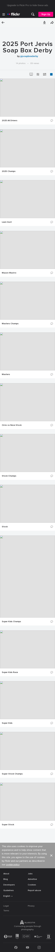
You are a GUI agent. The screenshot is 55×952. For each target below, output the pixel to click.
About (6, 873)
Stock (5, 526)
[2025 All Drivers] (27, 98)
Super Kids (7, 723)
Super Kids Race (10, 672)
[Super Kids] (27, 700)
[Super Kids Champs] (27, 577)
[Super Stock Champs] (27, 751)
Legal (6, 906)
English (6, 896)
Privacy (31, 906)
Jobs (30, 873)
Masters (6, 374)
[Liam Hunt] (27, 199)
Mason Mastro (9, 273)
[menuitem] (33, 14)
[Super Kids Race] (27, 649)
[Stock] (27, 504)
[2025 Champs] (27, 148)
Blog (5, 879)
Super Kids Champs (11, 621)
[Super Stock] (27, 802)
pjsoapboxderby (29, 56)
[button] (44, 22)
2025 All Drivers (9, 120)
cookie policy (12, 864)
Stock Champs (9, 476)
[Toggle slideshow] (31, 74)
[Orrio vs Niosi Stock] (27, 402)
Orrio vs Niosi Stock (12, 425)
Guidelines (8, 890)
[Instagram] (39, 947)
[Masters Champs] (27, 301)
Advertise (32, 879)
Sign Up (45, 14)
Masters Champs (10, 323)
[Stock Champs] (27, 453)
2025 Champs (8, 171)
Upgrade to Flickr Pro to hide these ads (27, 5)
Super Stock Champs (12, 774)
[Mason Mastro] (27, 250)
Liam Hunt (7, 222)
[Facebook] (16, 947)
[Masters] (27, 351)
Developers (9, 884)
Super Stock (8, 824)
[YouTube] (27, 947)
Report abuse (34, 890)
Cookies (32, 884)
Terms (6, 910)
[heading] (13, 14)
